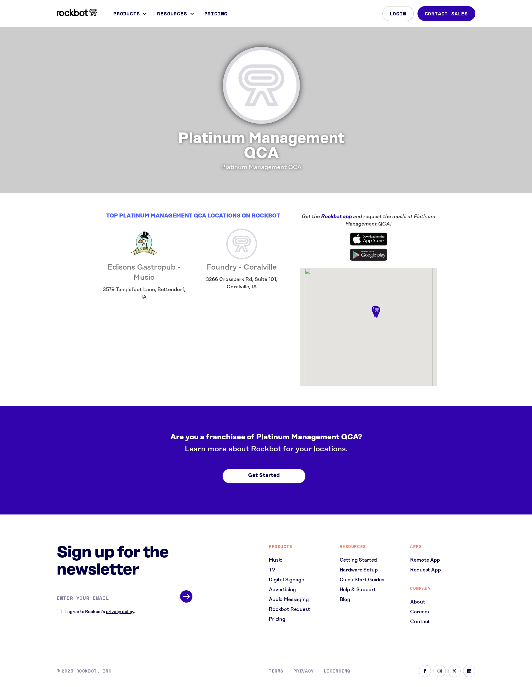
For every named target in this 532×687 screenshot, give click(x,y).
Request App (425, 570)
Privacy (303, 671)
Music (275, 560)
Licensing (337, 671)
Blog (345, 599)
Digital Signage (286, 580)
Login (398, 13)
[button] (376, 312)
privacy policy (120, 611)
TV (272, 570)
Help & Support (358, 589)
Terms (276, 671)
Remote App (425, 560)
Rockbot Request (289, 609)
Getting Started (358, 560)
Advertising (282, 589)
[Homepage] (77, 12)
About (417, 602)
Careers (419, 612)
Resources (172, 13)
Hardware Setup (359, 570)
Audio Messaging (289, 599)
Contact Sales (446, 13)
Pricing (216, 13)
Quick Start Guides (362, 580)
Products (126, 13)
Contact (420, 621)
